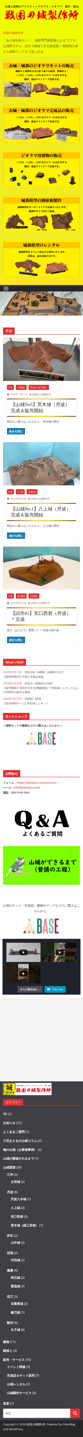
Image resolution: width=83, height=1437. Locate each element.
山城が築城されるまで (18, 1158)
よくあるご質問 (14, 1132)
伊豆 (10, 1235)
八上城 (20, 491)
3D (5, 1114)
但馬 (10, 1253)
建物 (6, 1342)
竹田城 (15, 1260)
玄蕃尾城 (17, 1303)
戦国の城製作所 (13, 33)
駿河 (10, 1323)
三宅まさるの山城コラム (20, 1141)
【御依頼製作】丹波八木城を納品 (23, 676)
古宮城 (15, 1182)
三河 (10, 1174)
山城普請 (21, 387)
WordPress (16, 1429)
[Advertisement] (41, 1039)
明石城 (38, 698)
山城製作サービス (55, 672)
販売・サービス (14, 1359)
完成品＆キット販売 (44, 683)
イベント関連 (16, 1367)
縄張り (7, 1351)
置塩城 (15, 1286)
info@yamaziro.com (27, 787)
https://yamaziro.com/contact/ (37, 782)
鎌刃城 (15, 1312)
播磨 (10, 1270)
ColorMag (69, 1424)
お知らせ (29, 683)
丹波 (10, 387)
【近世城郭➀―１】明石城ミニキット (26, 703)
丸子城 (15, 1330)
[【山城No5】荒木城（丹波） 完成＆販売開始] (41, 359)
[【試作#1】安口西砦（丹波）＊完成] (41, 568)
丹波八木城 (30, 672)
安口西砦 (21, 596)
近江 (10, 1296)
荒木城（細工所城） (38, 387)
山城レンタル (16, 1384)
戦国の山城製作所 (41, 394)
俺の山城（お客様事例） (20, 1149)
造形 (6, 1403)
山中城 (15, 1242)
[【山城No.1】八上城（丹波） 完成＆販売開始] (41, 463)
